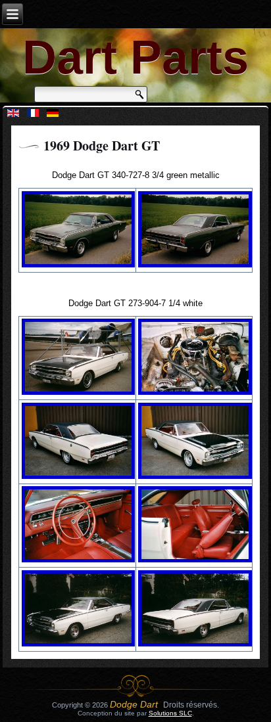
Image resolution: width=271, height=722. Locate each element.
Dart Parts (135, 57)
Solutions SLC (170, 713)
